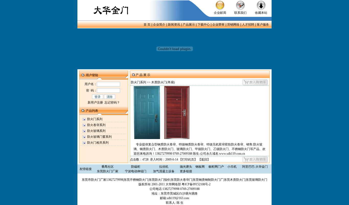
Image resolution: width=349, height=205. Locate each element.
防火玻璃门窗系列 (99, 137)
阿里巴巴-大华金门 (255, 166)
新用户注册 (95, 102)
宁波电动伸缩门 (135, 171)
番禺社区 (107, 166)
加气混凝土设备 (164, 171)
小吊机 (232, 166)
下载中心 (203, 24)
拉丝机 (163, 166)
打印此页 (188, 159)
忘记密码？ (112, 102)
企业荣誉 (218, 24)
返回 (204, 159)
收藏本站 (261, 13)
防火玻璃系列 (96, 131)
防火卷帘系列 (96, 125)
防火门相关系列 (98, 142)
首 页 (147, 24)
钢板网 (200, 166)
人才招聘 (248, 24)
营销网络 (233, 24)
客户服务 (263, 24)
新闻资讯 (174, 24)
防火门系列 (94, 119)
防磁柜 (135, 166)
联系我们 (240, 13)
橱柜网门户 (216, 166)
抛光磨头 (186, 166)
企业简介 (159, 24)
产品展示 (189, 24)
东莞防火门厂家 (107, 171)
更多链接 (186, 171)
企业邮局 (220, 13)
